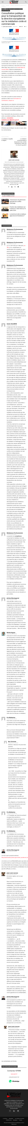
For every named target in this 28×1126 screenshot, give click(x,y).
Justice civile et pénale (6, 10)
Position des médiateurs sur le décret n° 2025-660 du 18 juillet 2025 (18, 208)
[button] (2, 2)
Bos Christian (12, 741)
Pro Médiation (11, 717)
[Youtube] (18, 187)
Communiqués (4, 217)
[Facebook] (9, 187)
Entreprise (4, 203)
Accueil (2, 5)
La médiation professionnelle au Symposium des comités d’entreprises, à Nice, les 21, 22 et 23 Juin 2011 (20, 142)
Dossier (7, 5)
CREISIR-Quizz (9, 1120)
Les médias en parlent (19, 1118)
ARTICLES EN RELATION (8, 193)
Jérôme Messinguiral (13, 598)
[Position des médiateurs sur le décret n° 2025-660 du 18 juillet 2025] (5, 208)
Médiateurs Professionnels (15, 229)
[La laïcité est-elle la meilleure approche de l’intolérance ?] (5, 215)
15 (26, 26)
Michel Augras (11, 632)
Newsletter (11, 1118)
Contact (20, 1120)
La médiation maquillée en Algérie (7, 139)
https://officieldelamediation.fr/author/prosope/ (14, 162)
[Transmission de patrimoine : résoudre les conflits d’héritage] (5, 201)
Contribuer (5, 1118)
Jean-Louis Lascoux (7, 26)
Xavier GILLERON (12, 323)
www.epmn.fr (14, 1074)
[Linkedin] (12, 187)
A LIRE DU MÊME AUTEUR (8, 196)
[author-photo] (14, 157)
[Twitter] (15, 187)
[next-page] (5, 221)
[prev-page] (2, 221)
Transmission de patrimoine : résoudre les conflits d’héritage (18, 201)
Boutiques (15, 1120)
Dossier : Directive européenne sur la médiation (14, 9)
